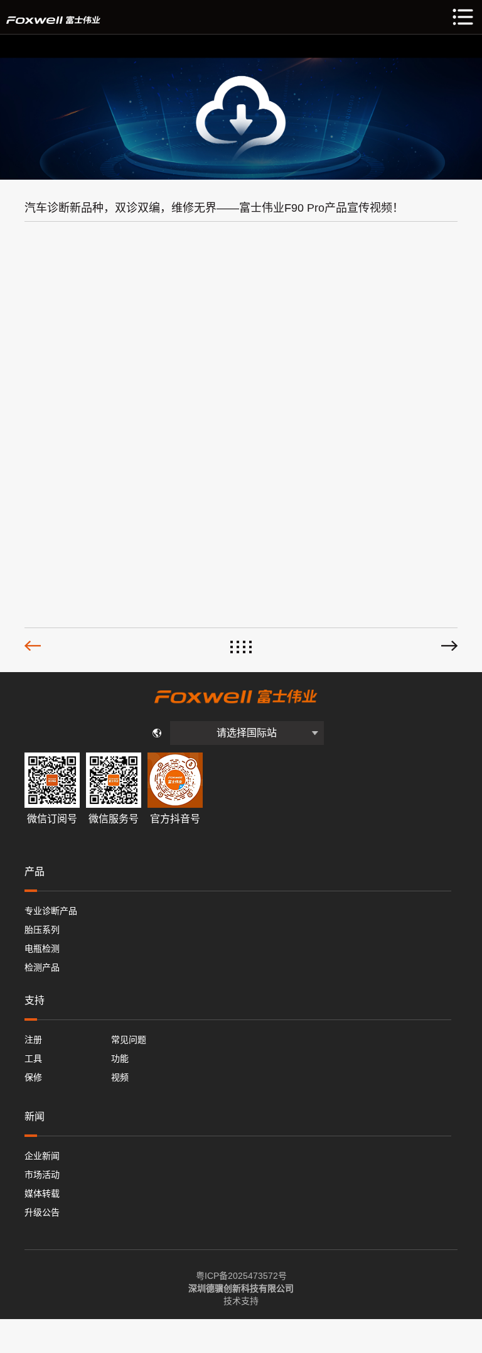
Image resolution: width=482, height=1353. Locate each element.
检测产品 (42, 967)
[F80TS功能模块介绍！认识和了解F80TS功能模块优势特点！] (449, 646)
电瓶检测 (42, 948)
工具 (33, 1058)
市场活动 (42, 1175)
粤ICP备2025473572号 (241, 1276)
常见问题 (128, 1040)
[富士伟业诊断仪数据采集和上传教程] (32, 646)
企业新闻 (42, 1156)
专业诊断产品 (50, 911)
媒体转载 (42, 1193)
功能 (120, 1058)
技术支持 (241, 1301)
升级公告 (42, 1212)
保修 (33, 1077)
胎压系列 (42, 930)
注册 (33, 1040)
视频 (120, 1077)
